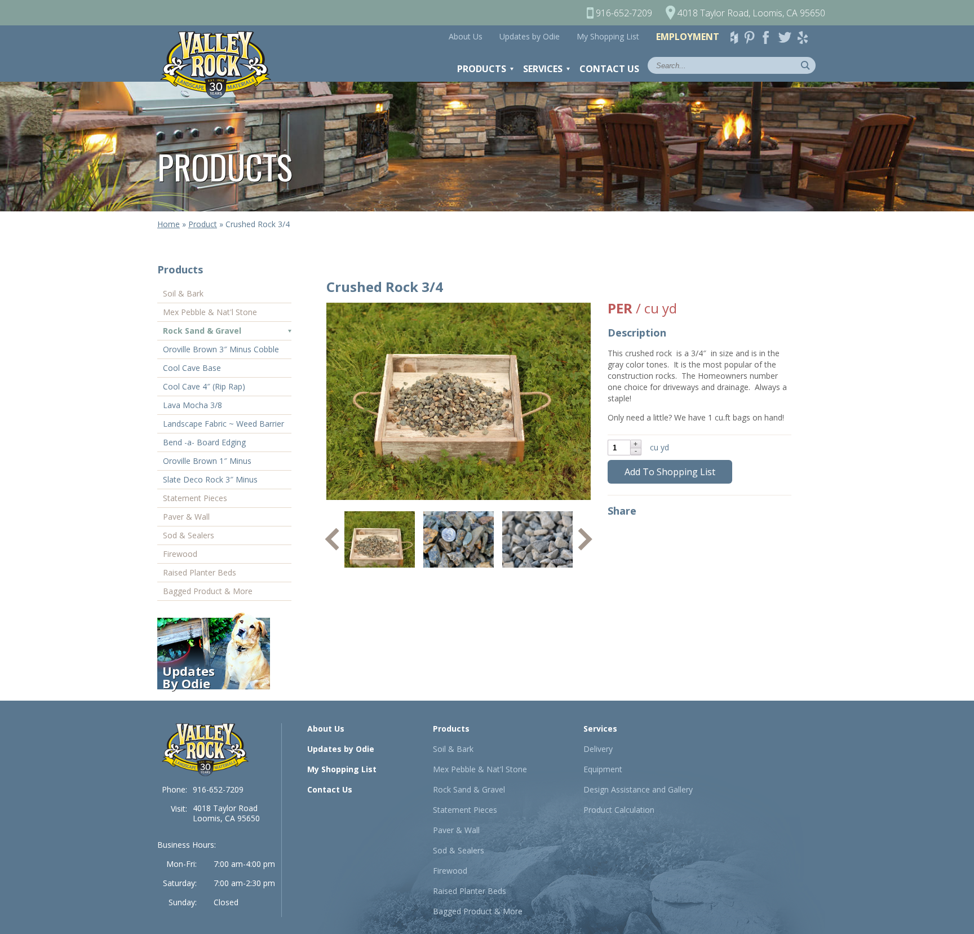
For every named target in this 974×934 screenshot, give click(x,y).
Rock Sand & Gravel (202, 330)
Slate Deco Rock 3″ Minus (210, 479)
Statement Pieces (195, 498)
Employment (687, 36)
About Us (465, 36)
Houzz (736, 37)
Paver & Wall (186, 516)
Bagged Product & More (208, 591)
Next (585, 539)
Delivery (598, 748)
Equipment (602, 769)
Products (481, 69)
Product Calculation (618, 809)
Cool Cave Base (192, 367)
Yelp (806, 37)
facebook (770, 37)
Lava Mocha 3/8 (192, 405)
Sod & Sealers (188, 535)
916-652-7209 (218, 789)
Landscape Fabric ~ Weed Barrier (223, 423)
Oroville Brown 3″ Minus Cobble (221, 349)
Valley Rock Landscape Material (221, 65)
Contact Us (609, 69)
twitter (786, 37)
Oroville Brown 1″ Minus (207, 460)
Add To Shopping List (670, 472)
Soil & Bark (183, 293)
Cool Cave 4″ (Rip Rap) (204, 386)
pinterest (753, 37)
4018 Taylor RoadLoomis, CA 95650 (226, 813)
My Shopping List (608, 36)
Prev (332, 539)
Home (168, 224)
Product (202, 224)
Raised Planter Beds (199, 572)
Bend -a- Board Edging (204, 442)
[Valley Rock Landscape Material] (205, 749)
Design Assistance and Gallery (638, 789)
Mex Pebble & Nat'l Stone (210, 312)
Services (543, 69)
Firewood (180, 553)
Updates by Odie (529, 36)
